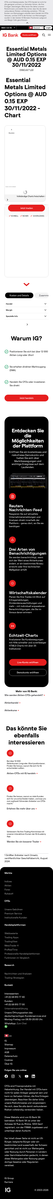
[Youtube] (26, 1076)
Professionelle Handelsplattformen (22, 953)
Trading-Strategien (14, 977)
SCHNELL (14, 216)
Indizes (8, 881)
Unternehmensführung (16, 1008)
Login (48, 28)
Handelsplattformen (15, 924)
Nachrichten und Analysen (18, 973)
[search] (44, 35)
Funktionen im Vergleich (17, 957)
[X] (19, 1076)
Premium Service (13, 913)
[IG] (11, 35)
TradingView (11, 941)
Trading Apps (11, 937)
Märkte (8, 873)
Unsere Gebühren (14, 909)
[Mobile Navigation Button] (49, 35)
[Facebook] (6, 1076)
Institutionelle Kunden (16, 917)
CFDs (7, 901)
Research (9, 965)
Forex (7, 889)
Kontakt (9, 985)
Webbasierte (11, 933)
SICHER (25, 216)
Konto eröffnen (29, 35)
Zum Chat (22, 1023)
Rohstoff (9, 893)
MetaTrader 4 (12, 945)
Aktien (8, 885)
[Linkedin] (33, 1076)
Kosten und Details (19, 295)
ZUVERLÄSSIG (38, 216)
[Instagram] (13, 1076)
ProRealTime (11, 949)
